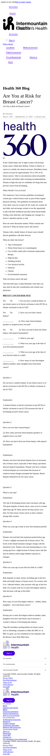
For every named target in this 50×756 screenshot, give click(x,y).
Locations (10, 48)
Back (10, 62)
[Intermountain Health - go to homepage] (16, 648)
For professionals (13, 57)
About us (33, 57)
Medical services (30, 48)
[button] (9, 653)
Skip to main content (23, 2)
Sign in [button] (12, 40)
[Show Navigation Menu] (21, 13)
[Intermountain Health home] (25, 23)
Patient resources (13, 52)
